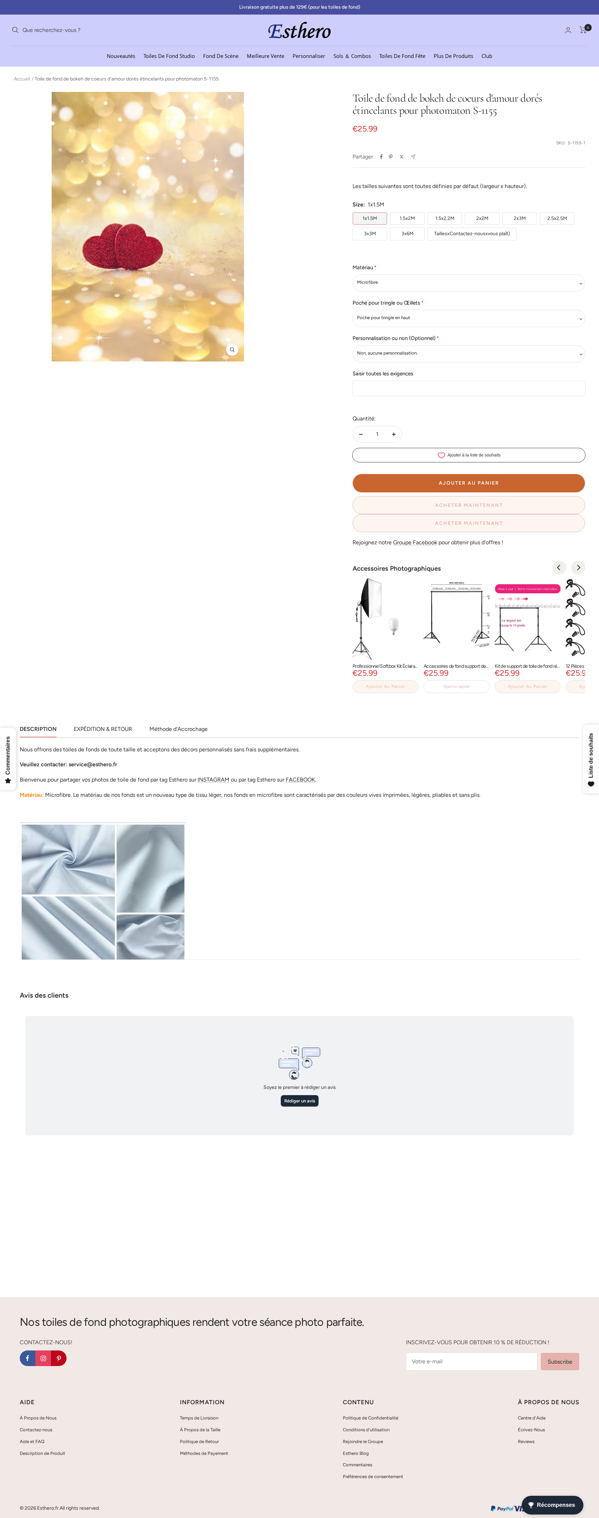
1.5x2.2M (444, 218)
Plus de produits (453, 55)
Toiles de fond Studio (169, 55)
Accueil (22, 79)
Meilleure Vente (265, 55)
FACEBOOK (300, 779)
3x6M (407, 234)
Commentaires (357, 1464)
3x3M (370, 234)
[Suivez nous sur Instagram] (43, 1358)
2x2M (482, 218)
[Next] (578, 567)
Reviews (526, 1441)
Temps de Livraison (199, 1418)
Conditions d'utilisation (366, 1429)
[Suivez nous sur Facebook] (27, 1358)
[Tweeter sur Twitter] (402, 156)
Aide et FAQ (32, 1441)
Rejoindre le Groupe (363, 1441)
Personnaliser (309, 55)
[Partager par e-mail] (413, 156)
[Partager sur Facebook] (381, 156)
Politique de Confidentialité (370, 1418)
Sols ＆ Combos (352, 55)
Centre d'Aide (532, 1418)
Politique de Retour (199, 1441)
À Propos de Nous (38, 1418)
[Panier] (583, 29)
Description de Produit (42, 1453)
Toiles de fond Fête (402, 55)
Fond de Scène (220, 55)
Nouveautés (121, 55)
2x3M (520, 218)
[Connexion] (568, 30)
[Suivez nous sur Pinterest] (59, 1358)
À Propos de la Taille (200, 1429)
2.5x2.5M (557, 218)
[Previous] (559, 567)
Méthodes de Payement (204, 1453)
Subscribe (560, 1361)
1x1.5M (370, 218)
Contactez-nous (36, 1429)
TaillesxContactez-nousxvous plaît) (472, 234)
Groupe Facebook (415, 542)
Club (486, 55)
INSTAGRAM (213, 779)
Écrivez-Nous (531, 1429)
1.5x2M (407, 218)
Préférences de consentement (373, 1476)
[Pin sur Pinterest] (390, 156)
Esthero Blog (356, 1453)
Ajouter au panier (385, 686)
